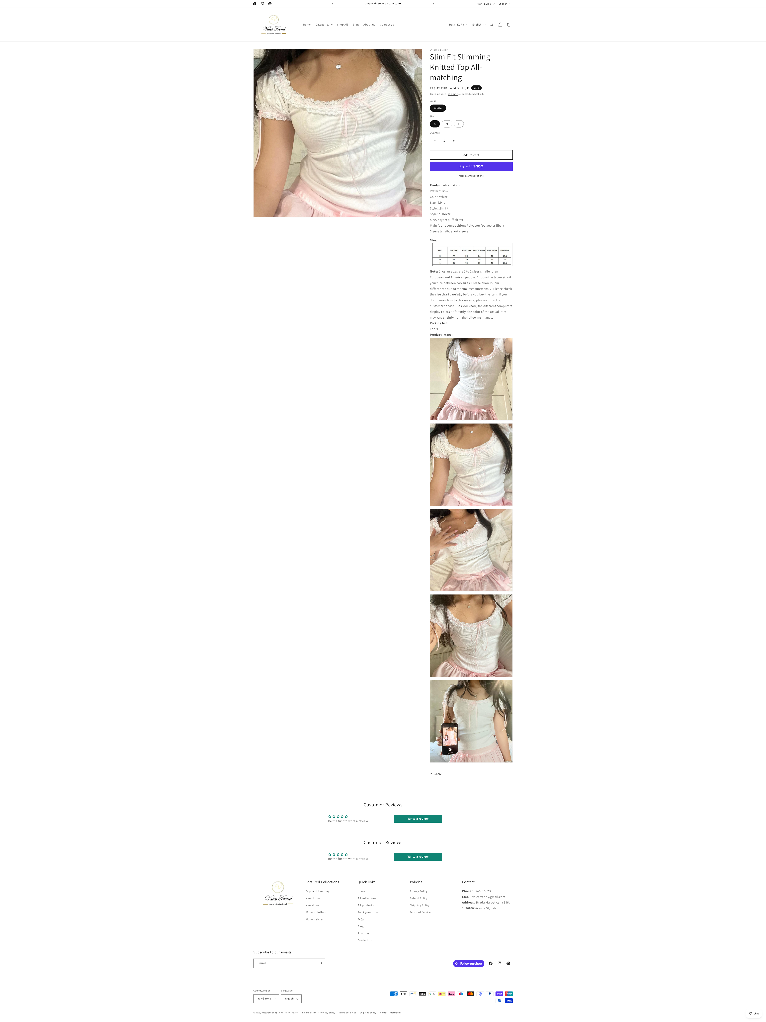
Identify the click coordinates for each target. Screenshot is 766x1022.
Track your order (368, 912)
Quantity (435, 132)
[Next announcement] (433, 4)
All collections (367, 898)
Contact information (391, 1012)
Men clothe (313, 898)
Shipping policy (368, 1012)
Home (361, 891)
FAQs (361, 919)
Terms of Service (420, 912)
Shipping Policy (420, 905)
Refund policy (309, 1012)
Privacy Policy (418, 891)
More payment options (471, 175)
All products (366, 905)
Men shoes (312, 905)
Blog (360, 926)
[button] (324, 24)
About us (363, 933)
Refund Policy (419, 898)
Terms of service (347, 1012)
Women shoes (315, 919)
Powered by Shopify (288, 1012)
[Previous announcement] (332, 4)
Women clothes (316, 912)
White (438, 108)
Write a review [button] (418, 819)
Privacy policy (327, 1012)
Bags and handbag (318, 891)
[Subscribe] (320, 963)
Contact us (365, 940)
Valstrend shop (269, 1012)
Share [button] (438, 774)
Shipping (453, 93)
